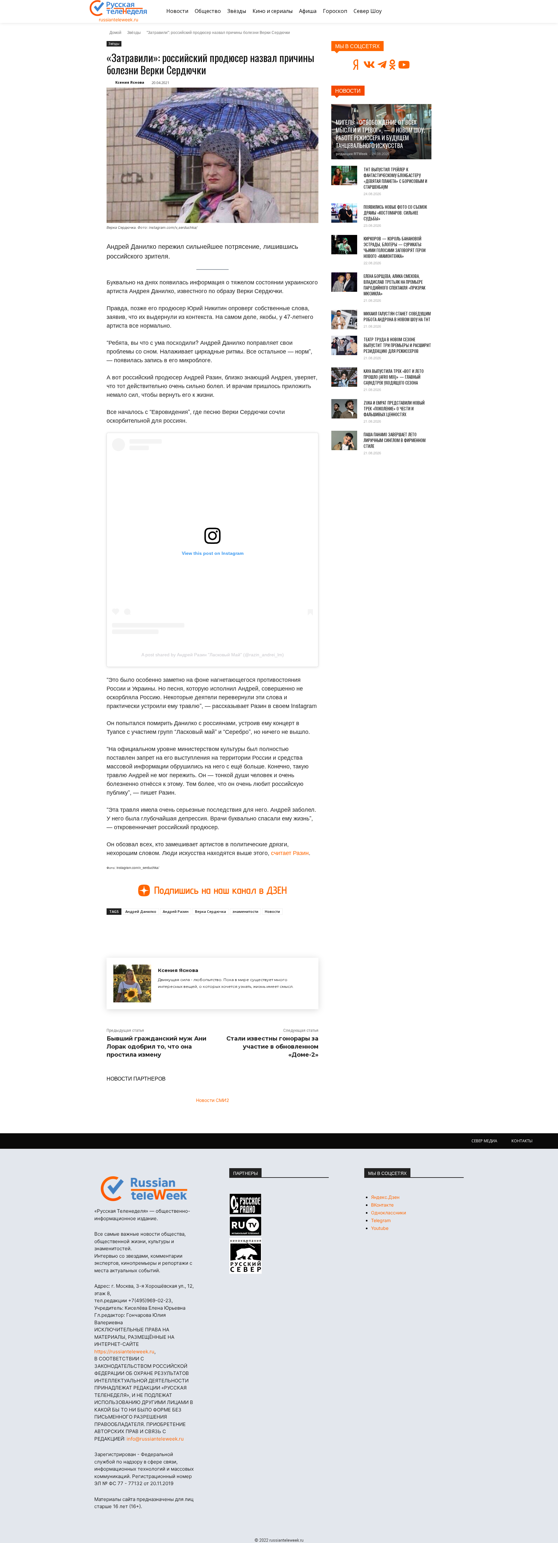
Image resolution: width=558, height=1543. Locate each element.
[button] (461, 11)
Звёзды (134, 32)
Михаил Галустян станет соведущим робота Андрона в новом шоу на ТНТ (397, 316)
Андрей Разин (176, 911)
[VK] (166, 929)
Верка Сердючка (210, 911)
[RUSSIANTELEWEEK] (118, 8)
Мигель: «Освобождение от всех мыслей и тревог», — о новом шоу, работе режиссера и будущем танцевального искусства (380, 134)
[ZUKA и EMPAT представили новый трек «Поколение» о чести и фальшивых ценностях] (344, 408)
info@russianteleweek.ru (155, 1439)
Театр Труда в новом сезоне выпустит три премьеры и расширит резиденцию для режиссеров (397, 345)
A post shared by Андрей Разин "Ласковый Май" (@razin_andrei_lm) (212, 654)
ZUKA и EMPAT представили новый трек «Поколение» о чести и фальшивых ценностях (394, 408)
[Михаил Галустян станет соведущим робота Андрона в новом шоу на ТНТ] (344, 319)
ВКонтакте (382, 1205)
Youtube (379, 1228)
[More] (225, 929)
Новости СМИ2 (212, 1100)
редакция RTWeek (351, 153)
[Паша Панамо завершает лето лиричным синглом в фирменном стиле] (344, 440)
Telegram (381, 1220)
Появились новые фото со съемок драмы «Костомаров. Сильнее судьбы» (395, 213)
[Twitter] (180, 929)
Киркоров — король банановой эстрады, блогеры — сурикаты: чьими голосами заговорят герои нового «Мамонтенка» (395, 247)
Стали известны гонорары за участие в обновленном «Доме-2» (272, 1046)
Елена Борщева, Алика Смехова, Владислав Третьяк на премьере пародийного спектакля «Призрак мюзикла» (394, 285)
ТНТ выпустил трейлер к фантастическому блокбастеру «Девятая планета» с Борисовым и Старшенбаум (395, 178)
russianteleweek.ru (118, 19)
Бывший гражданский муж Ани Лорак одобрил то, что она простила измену (156, 1046)
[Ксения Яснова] (132, 983)
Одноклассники (388, 1212)
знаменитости (245, 911)
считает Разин (290, 852)
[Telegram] (195, 929)
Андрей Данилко (140, 911)
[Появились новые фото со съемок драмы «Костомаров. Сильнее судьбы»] (344, 213)
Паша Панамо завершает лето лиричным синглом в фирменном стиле (395, 440)
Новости (272, 911)
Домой (115, 32)
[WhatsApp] (210, 929)
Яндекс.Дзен (385, 1197)
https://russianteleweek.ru (124, 1351)
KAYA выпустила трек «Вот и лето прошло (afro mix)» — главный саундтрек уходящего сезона (394, 377)
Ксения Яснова (129, 82)
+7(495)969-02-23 (149, 1300)
